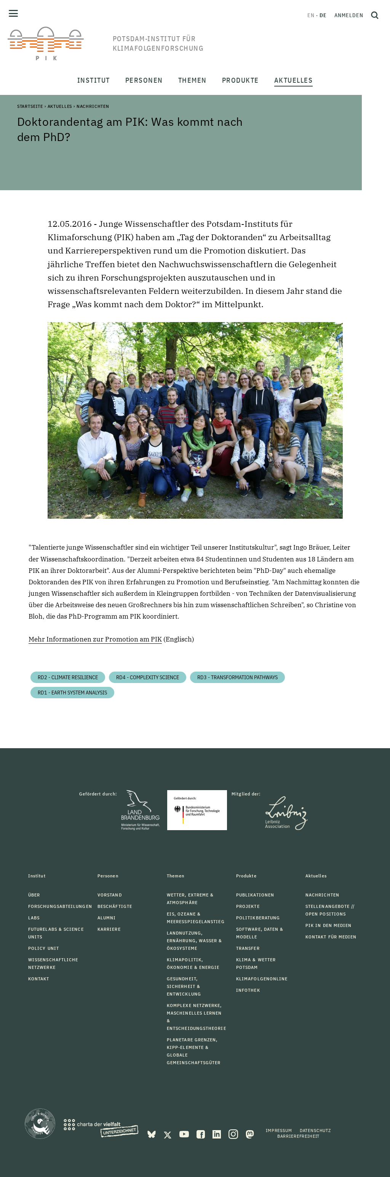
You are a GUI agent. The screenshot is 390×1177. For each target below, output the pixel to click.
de (323, 15)
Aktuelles (60, 106)
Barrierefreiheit (298, 1136)
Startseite (30, 106)
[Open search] (374, 15)
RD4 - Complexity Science (147, 677)
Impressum (279, 1130)
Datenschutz (315, 1130)
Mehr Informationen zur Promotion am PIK (95, 639)
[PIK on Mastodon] (250, 1133)
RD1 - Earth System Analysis (72, 692)
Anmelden (348, 15)
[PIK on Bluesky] (152, 1133)
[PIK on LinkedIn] (217, 1133)
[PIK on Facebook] (201, 1133)
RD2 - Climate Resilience (68, 677)
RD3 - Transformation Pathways (237, 677)
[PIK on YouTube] (184, 1133)
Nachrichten (93, 106)
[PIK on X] (168, 1133)
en (311, 15)
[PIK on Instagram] (234, 1133)
